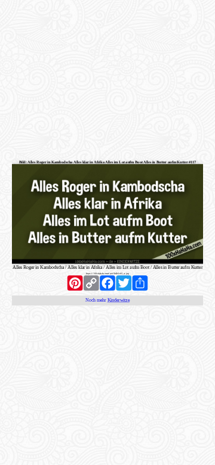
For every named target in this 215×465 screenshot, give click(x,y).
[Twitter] (124, 283)
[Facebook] (107, 283)
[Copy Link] (91, 283)
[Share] (140, 283)
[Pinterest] (75, 283)
